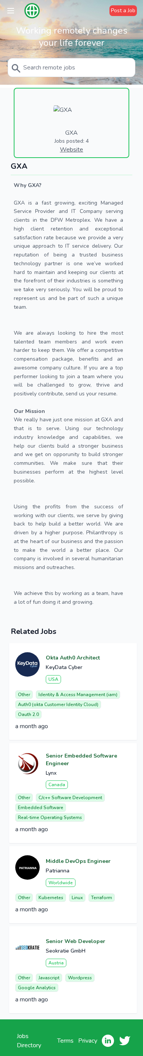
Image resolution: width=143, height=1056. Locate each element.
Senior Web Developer (75, 941)
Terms (65, 1041)
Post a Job (123, 10)
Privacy (87, 1041)
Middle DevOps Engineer (78, 861)
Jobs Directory (29, 1041)
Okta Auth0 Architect (73, 657)
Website (71, 149)
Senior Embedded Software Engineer (81, 759)
